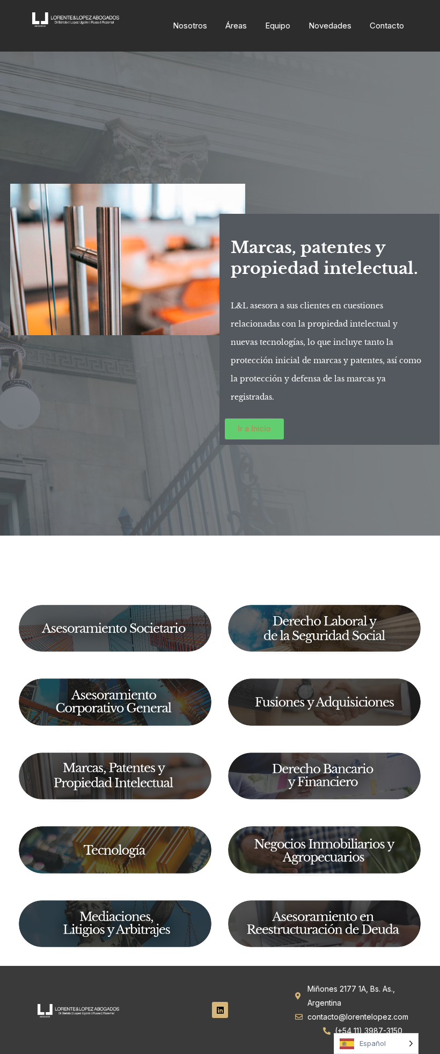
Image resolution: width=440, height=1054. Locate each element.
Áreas (236, 25)
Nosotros (190, 25)
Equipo (277, 25)
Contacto (387, 25)
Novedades (330, 25)
